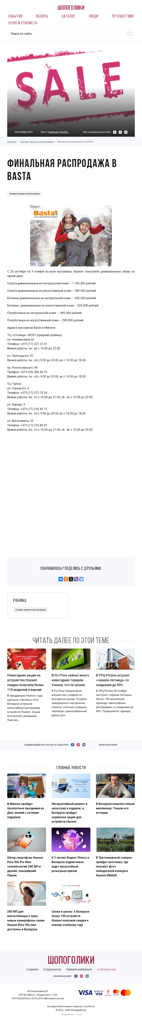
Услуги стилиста (22, 23)
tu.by (79, 1014)
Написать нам (107, 969)
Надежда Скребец (58, 132)
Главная (11, 141)
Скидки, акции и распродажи (36, 141)
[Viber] (76, 579)
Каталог (68, 16)
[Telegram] (81, 579)
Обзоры (42, 16)
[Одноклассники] (66, 579)
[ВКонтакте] (60, 579)
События (15, 16)
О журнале (32, 969)
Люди (93, 16)
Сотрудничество (52, 969)
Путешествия (123, 16)
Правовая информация (79, 969)
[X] (71, 579)
